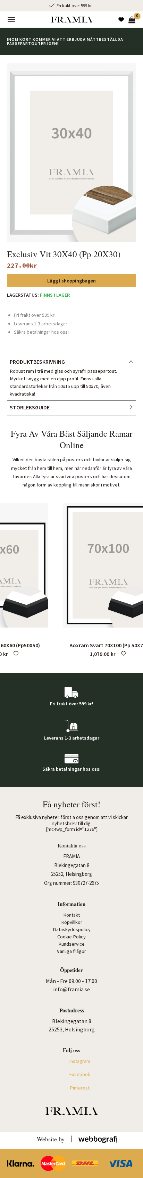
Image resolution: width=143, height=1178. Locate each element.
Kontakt (71, 915)
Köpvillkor (71, 922)
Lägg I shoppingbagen (71, 281)
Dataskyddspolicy (72, 929)
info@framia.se (71, 989)
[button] (16, 654)
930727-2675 (86, 883)
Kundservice (71, 944)
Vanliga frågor (71, 951)
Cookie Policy (71, 937)
